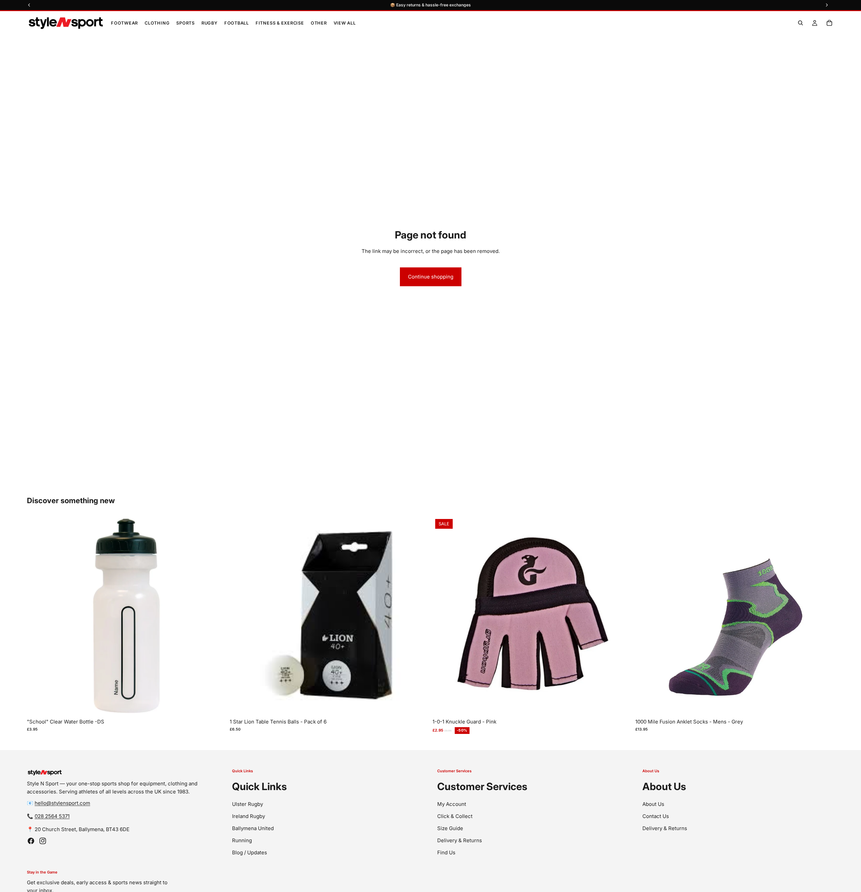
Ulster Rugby (247, 804)
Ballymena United (253, 828)
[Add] (215, 705)
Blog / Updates (249, 852)
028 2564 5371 (52, 816)
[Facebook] (31, 841)
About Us (653, 804)
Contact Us (655, 816)
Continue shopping (430, 276)
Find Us (446, 852)
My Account (451, 804)
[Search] (800, 22)
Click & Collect (455, 816)
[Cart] (829, 22)
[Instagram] (43, 841)
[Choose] (621, 705)
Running (242, 840)
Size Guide (450, 828)
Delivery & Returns (459, 840)
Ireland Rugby (248, 816)
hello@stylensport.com (62, 803)
